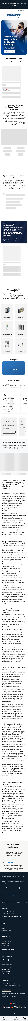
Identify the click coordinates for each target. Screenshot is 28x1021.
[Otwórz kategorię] (14, 144)
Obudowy (20, 334)
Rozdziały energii (7, 334)
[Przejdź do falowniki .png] (7, 344)
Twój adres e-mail (8, 861)
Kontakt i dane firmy (6, 930)
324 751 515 (21, 10)
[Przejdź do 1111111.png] (7, 327)
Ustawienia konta (5, 943)
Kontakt (3, 928)
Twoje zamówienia (6, 941)
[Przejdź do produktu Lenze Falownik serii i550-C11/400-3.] (12, 254)
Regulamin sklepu (5, 969)
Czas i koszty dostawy (6, 956)
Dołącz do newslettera (10, 863)
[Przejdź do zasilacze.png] (21, 310)
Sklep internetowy (13, 1013)
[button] (13, 924)
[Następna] (26, 4)
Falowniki (7, 351)
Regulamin (17, 993)
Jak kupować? (5, 973)
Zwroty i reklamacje (6, 971)
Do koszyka (11, 97)
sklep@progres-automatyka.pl (12, 916)
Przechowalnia (5, 945)
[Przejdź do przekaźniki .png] (7, 310)
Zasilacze (20, 317)
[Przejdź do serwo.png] (21, 344)
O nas (2, 933)
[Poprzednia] (1, 4)
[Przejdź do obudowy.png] (21, 327)
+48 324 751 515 (9, 912)
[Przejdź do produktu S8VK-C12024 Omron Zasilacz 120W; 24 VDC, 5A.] (11, 74)
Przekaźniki (7, 317)
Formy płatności (5, 954)
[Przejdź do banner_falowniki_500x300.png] (13, 368)
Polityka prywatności (6, 964)
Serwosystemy (20, 351)
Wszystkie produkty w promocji (17, 61)
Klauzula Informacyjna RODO (8, 967)
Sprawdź (13, 374)
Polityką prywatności (11, 996)
